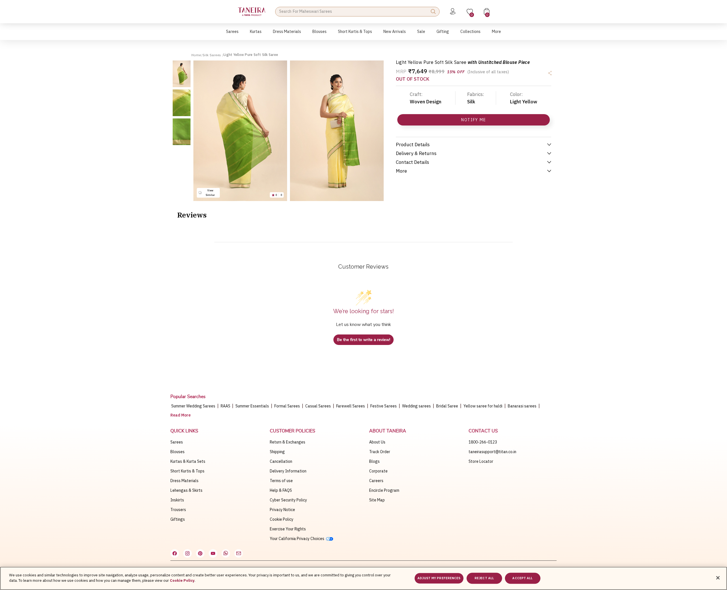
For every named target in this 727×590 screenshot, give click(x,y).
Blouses (177, 451)
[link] (319, 34)
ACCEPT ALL (522, 578)
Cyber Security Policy (288, 500)
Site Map (377, 500)
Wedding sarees (416, 406)
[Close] (718, 578)
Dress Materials (184, 480)
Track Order (379, 451)
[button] (232, 34)
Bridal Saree (447, 406)
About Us (377, 442)
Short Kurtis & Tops (187, 471)
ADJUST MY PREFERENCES (438, 578)
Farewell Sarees (350, 406)
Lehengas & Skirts (186, 490)
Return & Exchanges (287, 442)
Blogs (374, 461)
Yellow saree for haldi (482, 406)
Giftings (177, 519)
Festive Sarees (383, 406)
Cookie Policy (281, 519)
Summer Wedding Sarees (193, 406)
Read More (180, 415)
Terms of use (281, 480)
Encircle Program (384, 490)
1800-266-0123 (483, 442)
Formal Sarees (287, 406)
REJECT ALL (484, 578)
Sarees (176, 442)
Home (196, 55)
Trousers (178, 509)
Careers (376, 480)
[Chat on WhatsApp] (226, 553)
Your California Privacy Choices (298, 538)
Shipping (277, 451)
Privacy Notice (282, 509)
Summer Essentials (252, 406)
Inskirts (177, 500)
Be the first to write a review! (363, 339)
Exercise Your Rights (288, 529)
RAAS (226, 406)
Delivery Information (288, 471)
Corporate (378, 471)
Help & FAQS (281, 490)
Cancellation (281, 461)
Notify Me (473, 119)
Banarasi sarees (522, 406)
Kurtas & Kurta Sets (187, 461)
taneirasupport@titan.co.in (492, 451)
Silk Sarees (212, 55)
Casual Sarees (318, 406)
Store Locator (481, 461)
